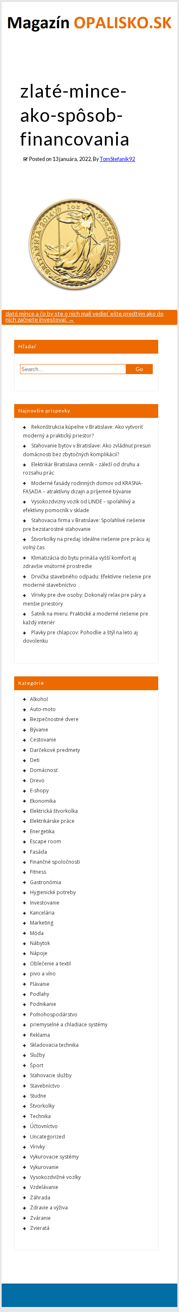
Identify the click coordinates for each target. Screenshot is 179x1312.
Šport (36, 1065)
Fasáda (38, 851)
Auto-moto (43, 709)
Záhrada (40, 1197)
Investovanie (45, 902)
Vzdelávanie (44, 1187)
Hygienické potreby (53, 892)
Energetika (42, 831)
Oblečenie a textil (50, 963)
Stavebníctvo (45, 1085)
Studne (38, 1095)
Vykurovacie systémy (54, 1156)
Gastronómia (45, 882)
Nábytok (40, 943)
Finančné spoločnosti (55, 861)
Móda (37, 933)
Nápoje (38, 953)
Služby (37, 1054)
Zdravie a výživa (49, 1207)
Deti (35, 760)
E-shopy (39, 790)
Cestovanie (43, 739)
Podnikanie (43, 1004)
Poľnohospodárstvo (53, 1014)
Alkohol (39, 699)
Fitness (38, 871)
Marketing (41, 922)
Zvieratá (40, 1228)
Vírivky (37, 1146)
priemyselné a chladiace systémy (68, 1024)
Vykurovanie (44, 1167)
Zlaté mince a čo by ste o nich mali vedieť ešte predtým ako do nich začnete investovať (84, 316)
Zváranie (40, 1218)
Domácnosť (43, 770)
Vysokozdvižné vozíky (55, 1177)
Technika (40, 1116)
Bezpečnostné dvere (54, 719)
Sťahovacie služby (51, 1075)
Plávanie (40, 984)
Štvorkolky (42, 1105)
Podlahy (39, 994)
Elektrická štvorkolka (54, 810)
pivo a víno (43, 973)
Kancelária (42, 912)
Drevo (37, 780)
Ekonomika (43, 800)
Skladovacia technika (54, 1044)
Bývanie (39, 729)
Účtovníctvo (44, 1126)
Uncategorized (47, 1136)
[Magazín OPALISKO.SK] (89, 30)
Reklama (40, 1034)
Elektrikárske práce (52, 820)
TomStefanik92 (117, 159)
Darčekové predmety (55, 750)
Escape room (45, 841)
